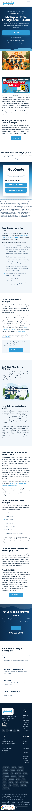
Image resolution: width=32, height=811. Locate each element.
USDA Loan (26, 720)
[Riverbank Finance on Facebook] (3, 730)
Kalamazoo (21, 776)
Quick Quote (5, 750)
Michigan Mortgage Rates (8, 743)
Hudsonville (5, 773)
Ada (12, 773)
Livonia (23, 779)
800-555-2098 (20, 331)
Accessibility (26, 756)
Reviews (25, 743)
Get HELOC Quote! (16, 350)
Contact (25, 741)
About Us (25, 739)
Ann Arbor (11, 779)
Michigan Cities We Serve (8, 746)
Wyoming (14, 767)
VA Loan (25, 718)
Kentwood (21, 767)
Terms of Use (26, 762)
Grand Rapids (6, 767)
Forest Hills (18, 773)
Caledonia (12, 770)
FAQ (24, 746)
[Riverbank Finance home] (8, 3)
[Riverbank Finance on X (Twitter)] (7, 730)
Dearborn (11, 782)
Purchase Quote (16, 185)
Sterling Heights (24, 782)
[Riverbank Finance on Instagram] (14, 730)
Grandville (5, 770)
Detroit (17, 779)
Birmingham (23, 785)
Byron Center (20, 770)
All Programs (26, 730)
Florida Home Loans (7, 748)
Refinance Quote (16, 190)
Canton (4, 782)
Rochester (15, 785)
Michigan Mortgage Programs (18, 11)
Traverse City (6, 788)
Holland (25, 773)
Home (8, 11)
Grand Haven (6, 776)
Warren (4, 785)
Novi (10, 785)
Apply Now (16, 32)
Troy (17, 782)
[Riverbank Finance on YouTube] (18, 730)
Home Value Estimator (7, 741)
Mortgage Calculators (7, 739)
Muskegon (13, 776)
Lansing (4, 779)
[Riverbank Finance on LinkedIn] (10, 730)
